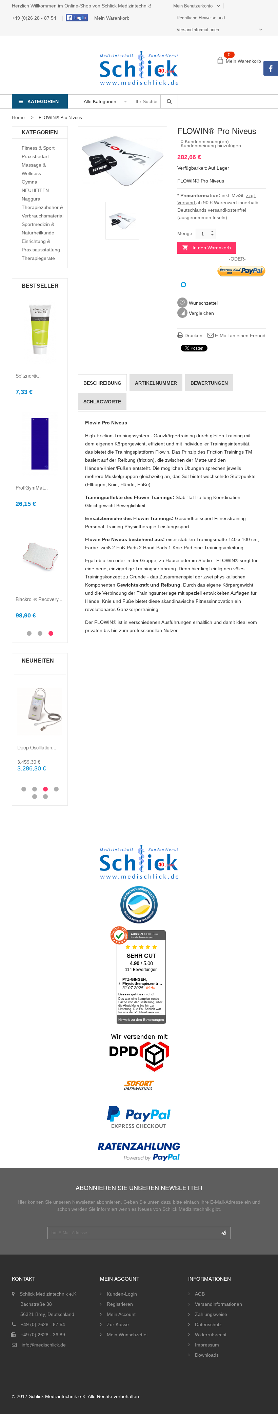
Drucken (192, 335)
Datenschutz (208, 1324)
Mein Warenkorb (112, 18)
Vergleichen (200, 313)
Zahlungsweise (211, 1314)
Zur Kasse (118, 1324)
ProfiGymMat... (32, 487)
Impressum (207, 1345)
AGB (200, 1294)
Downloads (207, 1355)
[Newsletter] (223, 1233)
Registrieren (120, 1304)
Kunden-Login (122, 1294)
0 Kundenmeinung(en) (205, 141)
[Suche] (169, 101)
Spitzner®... (28, 375)
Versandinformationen (218, 1304)
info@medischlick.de (44, 1345)
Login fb (76, 17)
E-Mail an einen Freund (239, 335)
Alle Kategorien (100, 101)
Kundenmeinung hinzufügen (211, 145)
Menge (184, 233)
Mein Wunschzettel (127, 1334)
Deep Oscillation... (36, 747)
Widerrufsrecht (210, 1334)
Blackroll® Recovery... (39, 599)
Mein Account (121, 1314)
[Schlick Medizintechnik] (139, 68)
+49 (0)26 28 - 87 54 (35, 18)
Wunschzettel (202, 303)
